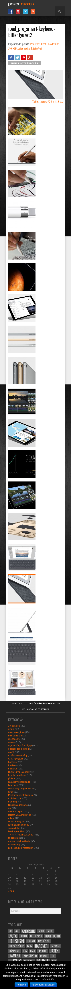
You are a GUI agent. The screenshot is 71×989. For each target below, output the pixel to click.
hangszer (12, 762)
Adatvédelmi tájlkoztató (43, 984)
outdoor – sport (15, 811)
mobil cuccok (14, 798)
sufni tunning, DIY (17, 821)
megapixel (29, 960)
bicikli (24, 936)
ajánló (11, 729)
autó (13, 936)
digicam (31, 940)
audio (50, 931)
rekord (11, 818)
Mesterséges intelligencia (20, 795)
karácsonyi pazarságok (19, 782)
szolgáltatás (14, 828)
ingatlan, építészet (17, 775)
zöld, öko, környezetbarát (20, 848)
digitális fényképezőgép (20, 745)
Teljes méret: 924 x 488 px (47, 101)
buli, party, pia (15, 735)
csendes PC (14, 739)
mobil (43, 961)
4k (16, 931)
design (11, 742)
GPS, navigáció (15, 759)
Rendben (21, 984)
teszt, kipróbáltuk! (16, 831)
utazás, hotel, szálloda (19, 841)
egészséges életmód (18, 749)
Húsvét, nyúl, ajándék (18, 772)
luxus (10, 792)
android (28, 931)
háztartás (12, 768)
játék (54, 951)
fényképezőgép (16, 946)
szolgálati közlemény (18, 825)
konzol (43, 955)
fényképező (43, 941)
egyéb (11, 752)
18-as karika (14, 726)
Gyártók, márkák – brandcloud (44, 703)
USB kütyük (14, 838)
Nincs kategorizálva (18, 805)
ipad (32, 951)
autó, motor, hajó (16, 732)
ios (25, 951)
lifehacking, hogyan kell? (20, 788)
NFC (54, 961)
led (52, 956)
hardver (12, 765)
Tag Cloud (16, 703)
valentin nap (14, 844)
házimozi (55, 946)
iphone (42, 951)
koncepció (13, 785)
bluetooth (52, 936)
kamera (14, 956)
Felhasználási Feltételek (35, 709)
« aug (11, 891)
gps (29, 946)
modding (12, 801)
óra (9, 808)
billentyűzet (36, 935)
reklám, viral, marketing (19, 815)
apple (41, 931)
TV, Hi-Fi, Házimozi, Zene (20, 834)
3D (10, 931)
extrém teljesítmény (17, 755)
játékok (11, 778)
